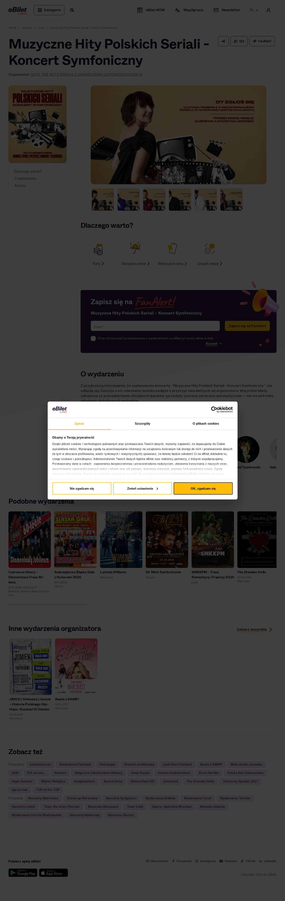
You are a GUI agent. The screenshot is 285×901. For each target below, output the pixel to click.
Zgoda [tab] (79, 423)
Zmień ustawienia (140, 488)
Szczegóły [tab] (142, 423)
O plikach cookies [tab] (206, 423)
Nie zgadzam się (82, 488)
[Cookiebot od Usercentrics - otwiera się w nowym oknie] (214, 409)
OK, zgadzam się (203, 488)
